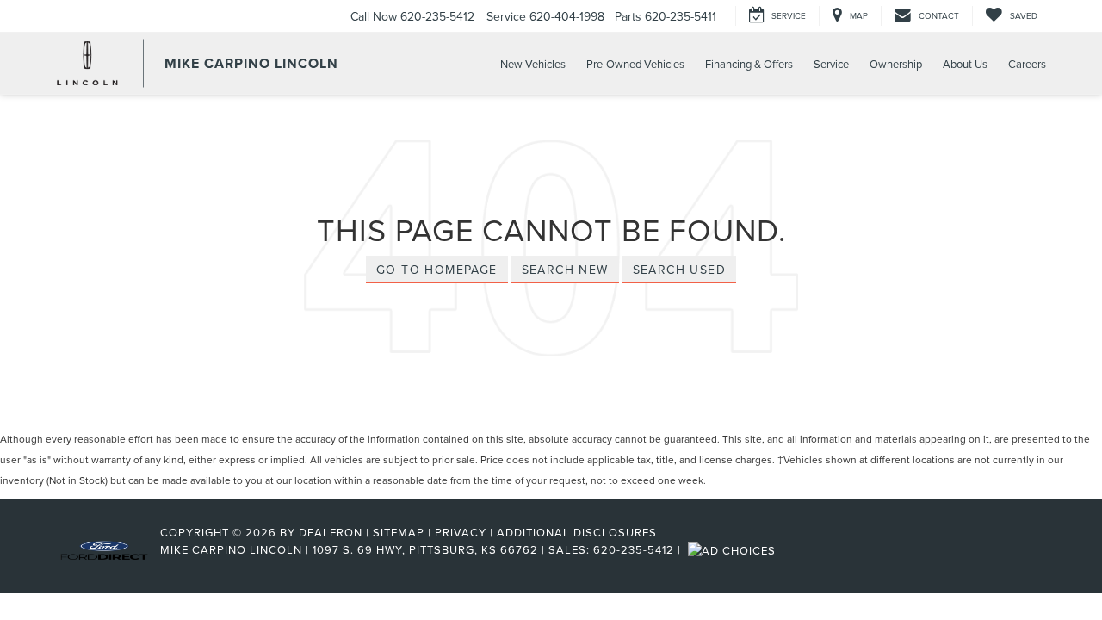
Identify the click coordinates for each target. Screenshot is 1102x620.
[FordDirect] (104, 549)
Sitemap (398, 532)
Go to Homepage (437, 269)
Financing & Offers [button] (749, 63)
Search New (565, 269)
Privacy (460, 532)
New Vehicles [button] (533, 63)
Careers (1027, 63)
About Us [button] (965, 63)
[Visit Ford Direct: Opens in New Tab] (734, 549)
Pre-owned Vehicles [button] (635, 63)
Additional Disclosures (577, 532)
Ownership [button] (896, 63)
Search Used (679, 269)
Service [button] (831, 63)
